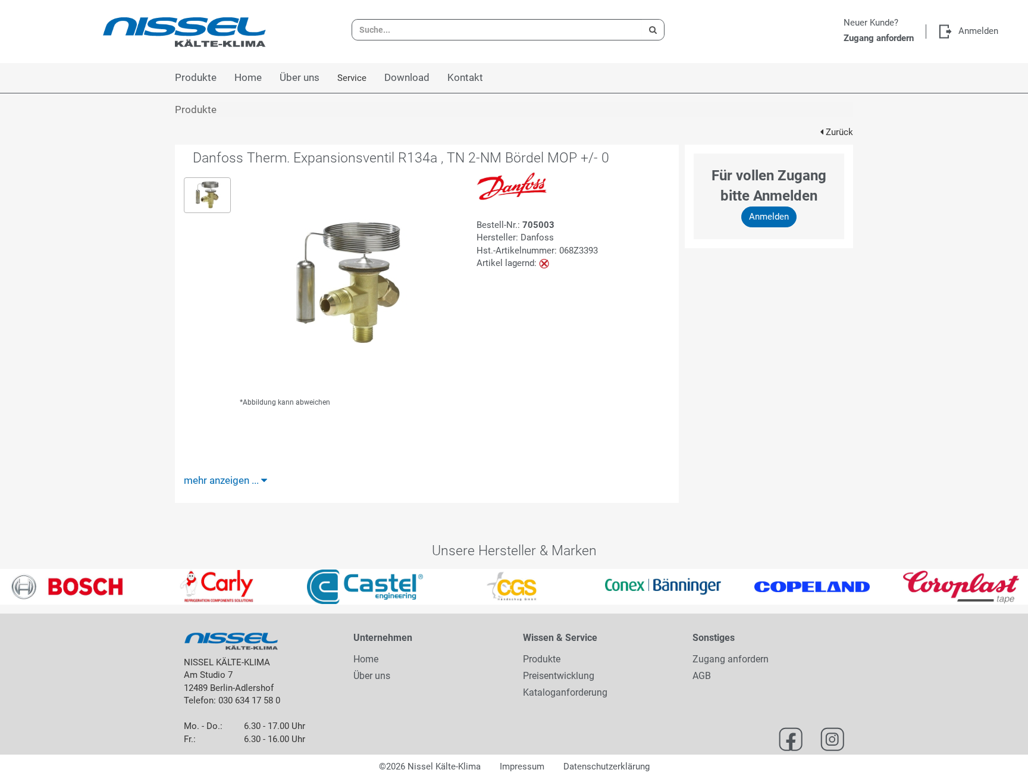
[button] (25, 587)
